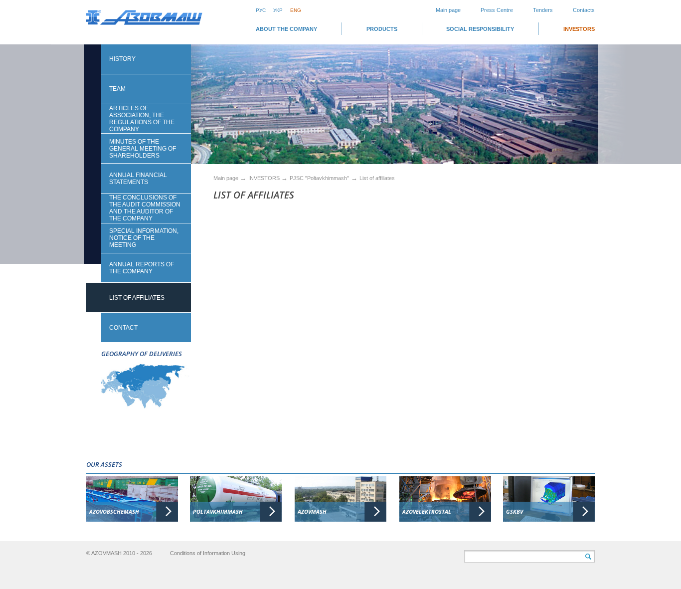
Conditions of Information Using (207, 553)
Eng (295, 10)
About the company (286, 29)
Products (381, 29)
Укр (278, 10)
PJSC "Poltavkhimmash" (319, 178)
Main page (448, 10)
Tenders (543, 10)
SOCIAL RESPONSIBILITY (480, 29)
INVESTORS (579, 29)
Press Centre (497, 10)
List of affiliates (377, 178)
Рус (261, 10)
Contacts (584, 10)
